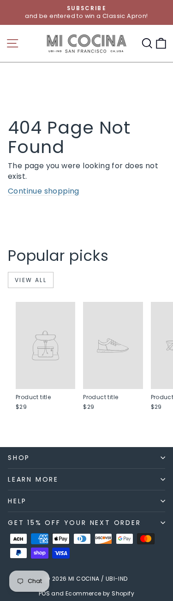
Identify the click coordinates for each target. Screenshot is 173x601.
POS (44, 593)
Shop (19, 457)
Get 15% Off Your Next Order (74, 522)
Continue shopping (43, 191)
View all (31, 280)
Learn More (33, 479)
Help (17, 501)
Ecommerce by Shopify (100, 593)
